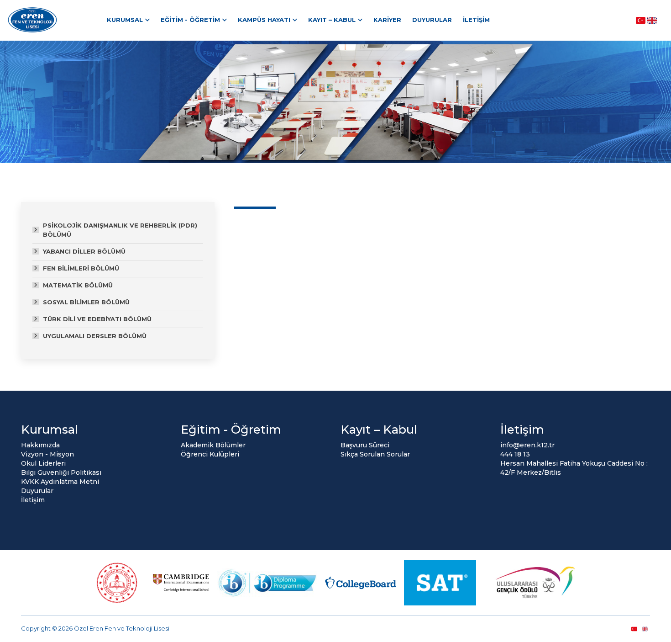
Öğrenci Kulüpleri (210, 454)
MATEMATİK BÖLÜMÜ (78, 285)
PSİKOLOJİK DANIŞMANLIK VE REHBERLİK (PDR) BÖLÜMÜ (120, 230)
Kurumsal (125, 19)
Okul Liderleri (43, 463)
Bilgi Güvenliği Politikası (61, 472)
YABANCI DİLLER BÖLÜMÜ (84, 251)
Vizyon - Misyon (47, 454)
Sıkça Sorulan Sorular (375, 454)
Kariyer (387, 19)
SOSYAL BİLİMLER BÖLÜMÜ (86, 302)
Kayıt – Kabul (332, 19)
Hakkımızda (40, 445)
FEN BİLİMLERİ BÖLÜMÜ (81, 268)
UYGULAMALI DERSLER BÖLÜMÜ (95, 336)
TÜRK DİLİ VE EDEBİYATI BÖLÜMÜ (97, 319)
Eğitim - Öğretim (190, 19)
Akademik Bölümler (213, 445)
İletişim (476, 19)
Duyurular (432, 19)
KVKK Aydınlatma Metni (60, 482)
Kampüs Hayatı (264, 19)
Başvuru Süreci (365, 445)
